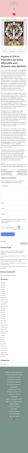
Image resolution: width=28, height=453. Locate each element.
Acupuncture (12, 51)
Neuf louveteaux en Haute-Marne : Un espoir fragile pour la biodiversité (14, 267)
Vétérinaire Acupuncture (14, 434)
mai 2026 (3, 289)
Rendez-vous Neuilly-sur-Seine (14, 401)
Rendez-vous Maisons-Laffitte (14, 399)
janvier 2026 (3, 297)
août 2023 (3, 356)
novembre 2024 (4, 327)
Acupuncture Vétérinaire (14, 389)
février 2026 (3, 295)
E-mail (3, 208)
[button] (14, 9)
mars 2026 (3, 293)
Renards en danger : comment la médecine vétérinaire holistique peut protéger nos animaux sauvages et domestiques (13, 252)
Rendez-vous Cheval (14, 394)
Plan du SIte (14, 409)
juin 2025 (3, 312)
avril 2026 (3, 291)
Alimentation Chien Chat (14, 377)
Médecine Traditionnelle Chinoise (14, 372)
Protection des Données (14, 406)
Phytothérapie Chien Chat (14, 379)
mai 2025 (3, 314)
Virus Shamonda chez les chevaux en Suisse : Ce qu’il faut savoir (13, 256)
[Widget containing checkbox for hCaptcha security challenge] (11, 227)
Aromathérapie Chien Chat (14, 382)
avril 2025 (3, 316)
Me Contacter (14, 387)
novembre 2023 (4, 350)
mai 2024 (3, 337)
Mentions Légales (14, 404)
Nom (2, 203)
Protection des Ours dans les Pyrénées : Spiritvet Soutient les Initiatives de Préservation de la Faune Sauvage (14, 260)
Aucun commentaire (20, 51)
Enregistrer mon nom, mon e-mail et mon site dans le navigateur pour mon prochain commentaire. (13, 221)
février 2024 (3, 343)
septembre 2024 (4, 331)
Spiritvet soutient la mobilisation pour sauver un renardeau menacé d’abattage (13, 263)
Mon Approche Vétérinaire (14, 384)
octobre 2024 (4, 329)
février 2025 (3, 320)
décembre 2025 (4, 299)
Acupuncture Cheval (14, 416)
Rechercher (3, 241)
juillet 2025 (3, 310)
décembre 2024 (4, 325)
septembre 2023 (4, 354)
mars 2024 (3, 341)
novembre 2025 (4, 301)
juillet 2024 (3, 333)
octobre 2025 (4, 304)
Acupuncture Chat (14, 411)
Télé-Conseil (14, 396)
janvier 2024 (3, 346)
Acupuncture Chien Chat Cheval (14, 374)
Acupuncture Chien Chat (14, 429)
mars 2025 (3, 318)
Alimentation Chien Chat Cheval (14, 431)
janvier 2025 (3, 322)
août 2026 (3, 282)
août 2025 (3, 308)
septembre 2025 (4, 306)
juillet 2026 (3, 285)
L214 (9, 70)
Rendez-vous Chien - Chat (14, 391)
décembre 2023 (4, 348)
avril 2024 (3, 339)
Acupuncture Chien (14, 413)
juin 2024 (3, 335)
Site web (3, 214)
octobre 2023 (4, 352)
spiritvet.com (12, 101)
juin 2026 (3, 287)
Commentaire (5, 186)
